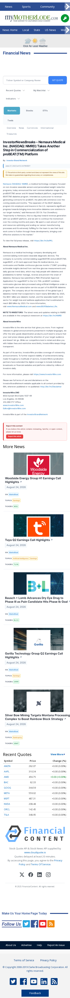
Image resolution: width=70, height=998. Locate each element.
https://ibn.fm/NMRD (52, 315)
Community (47, 6)
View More (57, 754)
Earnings (16, 500)
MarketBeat (13, 494)
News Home (10, 30)
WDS (16, 506)
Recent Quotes (13, 90)
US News (50, 30)
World (64, 30)
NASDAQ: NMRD (20, 184)
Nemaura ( (8, 184)
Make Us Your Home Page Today (24, 913)
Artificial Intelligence (20, 558)
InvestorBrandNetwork (37, 414)
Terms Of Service (41, 864)
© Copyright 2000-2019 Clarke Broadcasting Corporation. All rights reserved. (35, 969)
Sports (26, 6)
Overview (11, 127)
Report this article (14, 436)
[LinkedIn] (39, 875)
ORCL (7, 809)
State (37, 30)
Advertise (26, 945)
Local (25, 30)
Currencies (32, 127)
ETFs (45, 110)
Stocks (29, 110)
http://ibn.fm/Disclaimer (51, 386)
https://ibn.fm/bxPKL (43, 240)
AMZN (7, 766)
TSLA (6, 814)
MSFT (6, 798)
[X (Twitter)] (22, 875)
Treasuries (12, 133)
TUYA (16, 564)
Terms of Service (24, 960)
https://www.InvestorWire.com (47, 374)
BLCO (16, 620)
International (47, 127)
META (7, 793)
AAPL (6, 771)
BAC (6, 782)
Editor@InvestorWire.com (14, 408)
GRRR (16, 682)
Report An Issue (56, 945)
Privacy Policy (48, 960)
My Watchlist (39, 90)
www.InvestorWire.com (13, 405)
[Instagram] (48, 875)
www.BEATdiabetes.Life (46, 306)
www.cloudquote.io (35, 852)
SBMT (16, 743)
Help (39, 945)
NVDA (7, 804)
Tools (10, 120)
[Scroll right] (67, 7)
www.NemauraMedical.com (19, 306)
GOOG (7, 787)
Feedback (35, 993)
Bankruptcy (17, 737)
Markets (11, 110)
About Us (11, 945)
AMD (6, 777)
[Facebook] (31, 875)
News (8, 6)
